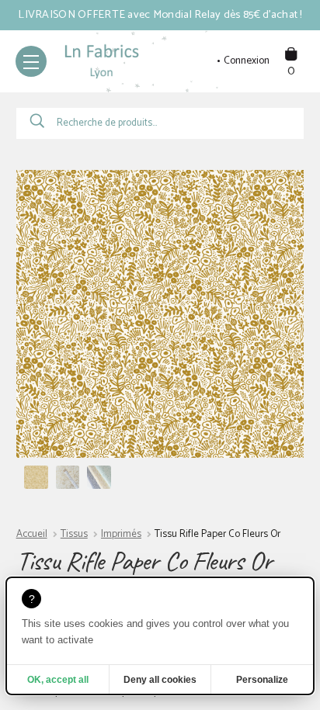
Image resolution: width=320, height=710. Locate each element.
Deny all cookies (160, 679)
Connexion (247, 61)
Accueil (31, 534)
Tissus (74, 534)
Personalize (262, 679)
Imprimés (121, 534)
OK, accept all (58, 679)
